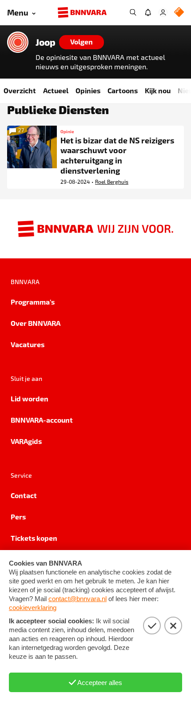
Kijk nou (158, 90)
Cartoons (122, 90)
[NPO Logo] (179, 12)
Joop (46, 42)
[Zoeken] (133, 12)
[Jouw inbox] (148, 12)
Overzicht (20, 90)
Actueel (55, 90)
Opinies (88, 90)
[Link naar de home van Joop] (17, 42)
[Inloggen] (163, 12)
